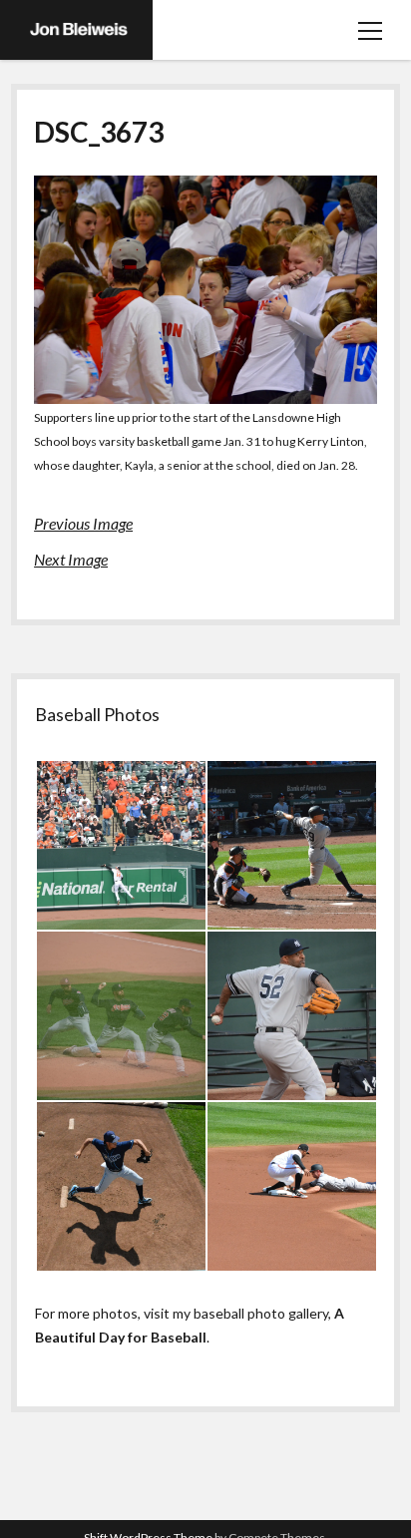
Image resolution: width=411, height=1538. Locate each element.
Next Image (71, 559)
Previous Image (83, 523)
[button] (120, 845)
